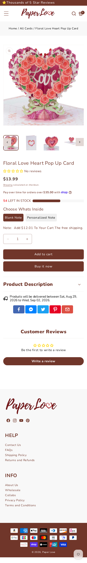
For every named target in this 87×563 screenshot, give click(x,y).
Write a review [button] (43, 361)
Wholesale (13, 490)
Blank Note (13, 218)
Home (13, 28)
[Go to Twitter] (43, 309)
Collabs (10, 495)
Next (80, 142)
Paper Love (48, 552)
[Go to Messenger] (31, 309)
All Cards (26, 28)
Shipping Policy (16, 455)
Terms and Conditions (20, 505)
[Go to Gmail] (67, 309)
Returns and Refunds (20, 460)
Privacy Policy (15, 500)
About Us (11, 485)
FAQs (9, 450)
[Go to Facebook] (18, 309)
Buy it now (43, 266)
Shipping (8, 184)
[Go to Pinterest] (55, 309)
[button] (6, 13)
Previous (7, 142)
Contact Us (13, 445)
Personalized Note (41, 218)
